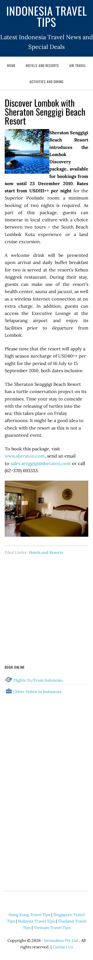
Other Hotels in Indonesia (37, 691)
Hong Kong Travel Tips (29, 914)
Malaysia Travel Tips (36, 921)
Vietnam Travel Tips (52, 927)
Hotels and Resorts (46, 552)
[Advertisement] (47, 600)
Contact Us (63, 946)
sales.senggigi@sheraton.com (40, 463)
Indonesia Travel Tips (46, 16)
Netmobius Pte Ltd (61, 940)
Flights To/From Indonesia (37, 680)
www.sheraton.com (25, 456)
